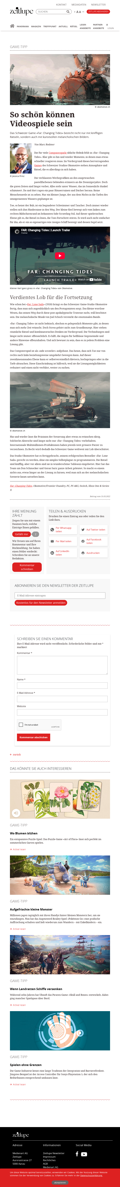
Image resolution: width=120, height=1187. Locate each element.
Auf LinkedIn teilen (62, 553)
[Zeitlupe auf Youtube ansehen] (84, 1155)
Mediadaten (79, 4)
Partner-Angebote (98, 26)
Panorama (23, 26)
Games (38, 165)
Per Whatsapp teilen (63, 529)
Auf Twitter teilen (95, 529)
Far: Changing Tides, (21, 485)
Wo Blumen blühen (23, 833)
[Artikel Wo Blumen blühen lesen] (60, 799)
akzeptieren (60, 1182)
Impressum (49, 1156)
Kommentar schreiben (27, 567)
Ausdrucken (93, 553)
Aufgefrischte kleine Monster (31, 909)
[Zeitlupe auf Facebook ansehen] (78, 1155)
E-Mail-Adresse (26, 692)
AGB (45, 1163)
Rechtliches (49, 1160)
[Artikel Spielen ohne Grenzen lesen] (60, 1030)
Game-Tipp (18, 46)
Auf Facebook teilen (93, 541)
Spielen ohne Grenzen (26, 1065)
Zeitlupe (21, 11)
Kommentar (24, 653)
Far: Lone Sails (35, 304)
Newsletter (98, 4)
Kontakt (61, 4)
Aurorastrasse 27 (22, 1160)
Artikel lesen (19, 849)
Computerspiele (58, 152)
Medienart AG (50, 1167)
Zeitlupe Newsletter (54, 1153)
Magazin (36, 26)
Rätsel (73, 26)
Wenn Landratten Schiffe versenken (36, 989)
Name (21, 679)
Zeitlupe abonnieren (98, 11)
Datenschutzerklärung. (91, 1175)
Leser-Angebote (85, 26)
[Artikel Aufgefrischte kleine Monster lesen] (60, 875)
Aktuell (63, 26)
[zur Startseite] (12, 27)
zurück (17, 754)
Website (21, 706)
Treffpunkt (49, 26)
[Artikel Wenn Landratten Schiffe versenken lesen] (60, 954)
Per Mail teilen (63, 541)
